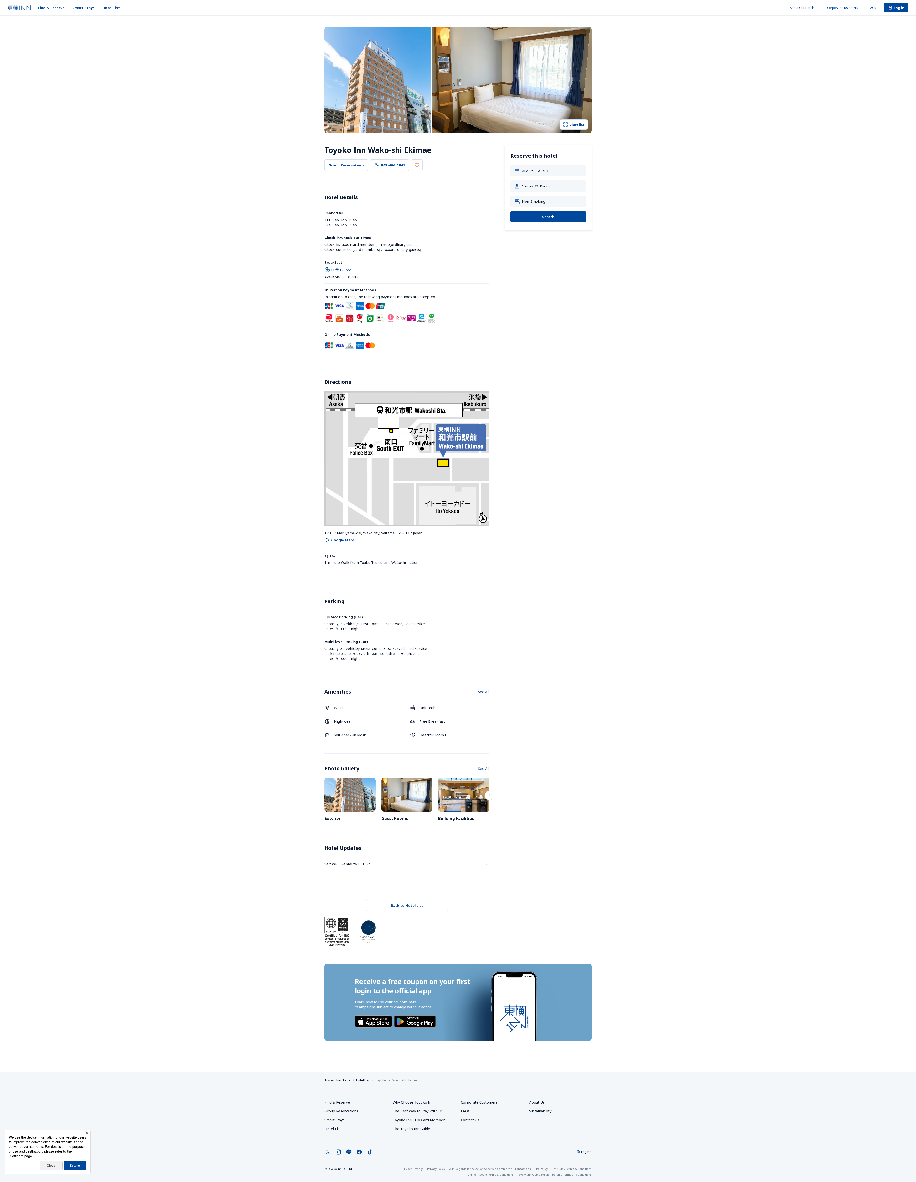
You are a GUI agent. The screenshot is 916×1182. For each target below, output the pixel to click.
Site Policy (541, 1169)
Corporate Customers (844, 7)
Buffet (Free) (342, 269)
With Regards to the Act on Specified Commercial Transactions (490, 1169)
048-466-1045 (393, 165)
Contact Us (470, 1119)
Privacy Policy (436, 1169)
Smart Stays (83, 7)
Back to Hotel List (407, 905)
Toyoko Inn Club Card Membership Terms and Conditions (554, 1174)
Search (548, 216)
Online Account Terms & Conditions (490, 1174)
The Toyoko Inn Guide (411, 1128)
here (413, 1002)
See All (483, 691)
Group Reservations (346, 165)
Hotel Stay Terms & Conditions (572, 1169)
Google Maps (343, 540)
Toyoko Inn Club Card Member (419, 1119)
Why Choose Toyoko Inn (413, 1102)
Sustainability (540, 1111)
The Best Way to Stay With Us (418, 1111)
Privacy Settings (412, 1169)
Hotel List (111, 7)
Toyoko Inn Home (337, 1080)
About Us (537, 1102)
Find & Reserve (51, 7)
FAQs (872, 7)
